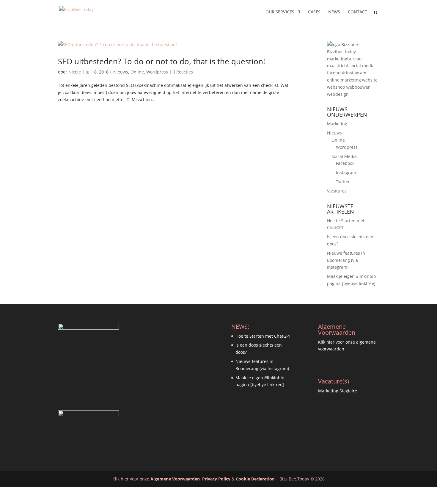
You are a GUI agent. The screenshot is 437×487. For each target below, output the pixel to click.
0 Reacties (183, 72)
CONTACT (357, 12)
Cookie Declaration (255, 479)
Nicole (74, 72)
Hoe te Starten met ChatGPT (263, 336)
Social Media (344, 156)
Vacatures (337, 191)
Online (137, 72)
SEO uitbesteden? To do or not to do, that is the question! (161, 61)
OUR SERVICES (279, 12)
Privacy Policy (216, 479)
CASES (314, 12)
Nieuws (120, 72)
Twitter (343, 181)
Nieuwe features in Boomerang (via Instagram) (346, 260)
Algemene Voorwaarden (175, 479)
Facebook (345, 163)
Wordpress (157, 72)
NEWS (334, 12)
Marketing (337, 123)
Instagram (346, 172)
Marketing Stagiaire (337, 391)
